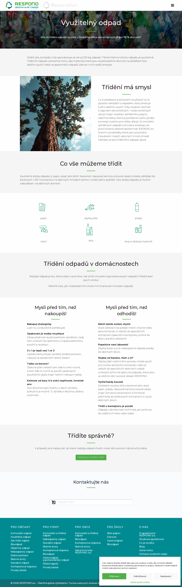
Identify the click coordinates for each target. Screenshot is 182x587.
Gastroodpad (115, 540)
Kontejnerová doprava (23, 566)
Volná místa (146, 550)
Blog (142, 546)
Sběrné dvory (18, 559)
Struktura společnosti (151, 539)
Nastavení (165, 576)
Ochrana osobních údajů (153, 554)
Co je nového (146, 543)
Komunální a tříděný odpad (54, 534)
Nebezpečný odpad (22, 551)
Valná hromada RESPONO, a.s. (83, 551)
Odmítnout (140, 576)
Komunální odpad (21, 533)
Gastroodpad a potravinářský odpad (56, 558)
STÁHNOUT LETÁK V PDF (91, 457)
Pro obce (82, 526)
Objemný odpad (20, 548)
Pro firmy (51, 526)
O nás (143, 526)
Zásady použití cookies (140, 582)
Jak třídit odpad (20, 540)
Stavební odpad (20, 563)
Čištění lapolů (50, 563)
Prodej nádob (18, 570)
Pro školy (115, 526)
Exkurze (111, 537)
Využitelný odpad (21, 537)
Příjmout (114, 576)
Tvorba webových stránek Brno (86, 583)
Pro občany (20, 526)
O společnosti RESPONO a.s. (147, 534)
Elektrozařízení (19, 555)
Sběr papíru (113, 533)
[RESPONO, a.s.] (22, 5)
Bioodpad (16, 544)
